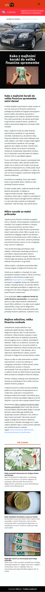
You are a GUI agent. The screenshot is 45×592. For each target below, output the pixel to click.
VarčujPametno (25, 432)
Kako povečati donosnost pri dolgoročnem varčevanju (21, 474)
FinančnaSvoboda (16, 430)
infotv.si (18, 589)
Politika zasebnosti (30, 589)
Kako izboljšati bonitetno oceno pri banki (21, 517)
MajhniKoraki (28, 430)
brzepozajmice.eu (18, 280)
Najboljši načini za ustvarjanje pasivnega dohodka (20, 559)
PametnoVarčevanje (11, 432)
